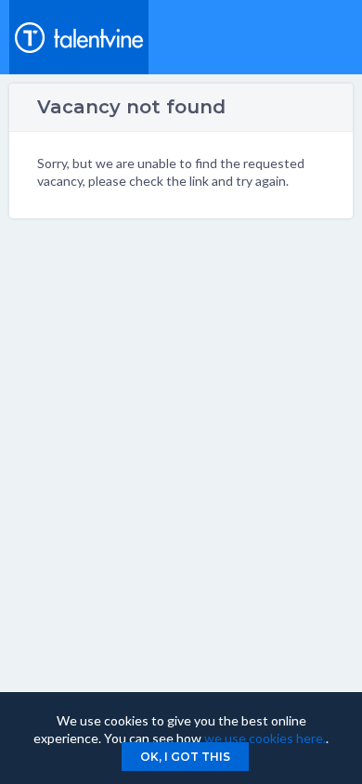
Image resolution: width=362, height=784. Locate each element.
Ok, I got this (185, 757)
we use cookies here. (265, 738)
